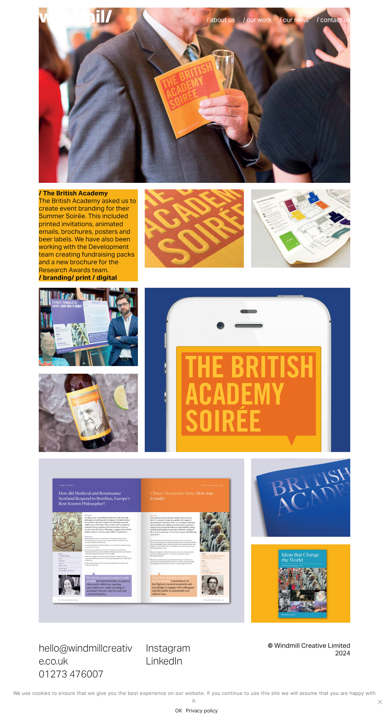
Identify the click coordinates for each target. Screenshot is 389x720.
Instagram (168, 648)
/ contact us (333, 20)
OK (178, 710)
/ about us (221, 20)
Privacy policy (202, 710)
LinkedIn (164, 661)
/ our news (294, 20)
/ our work (257, 20)
